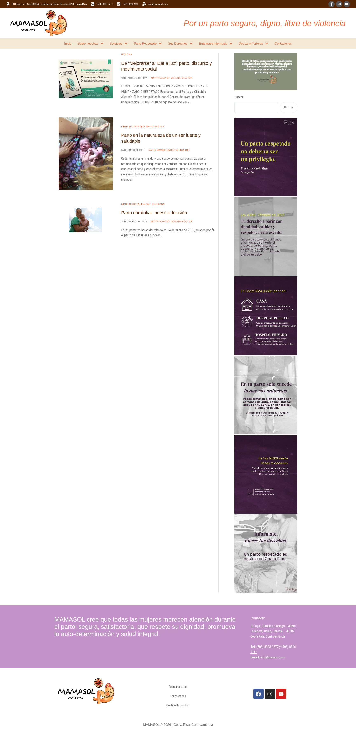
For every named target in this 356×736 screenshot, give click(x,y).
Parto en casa (155, 126)
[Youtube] (347, 4)
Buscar (238, 97)
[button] (344, 718)
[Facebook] (258, 694)
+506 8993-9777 (104, 4)
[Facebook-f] (331, 4)
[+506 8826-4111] (118, 4)
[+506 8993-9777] (92, 4)
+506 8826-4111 (130, 4)
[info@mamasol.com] (144, 4)
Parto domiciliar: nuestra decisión (154, 212)
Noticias (126, 54)
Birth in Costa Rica (133, 126)
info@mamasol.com (158, 4)
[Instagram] (339, 4)
